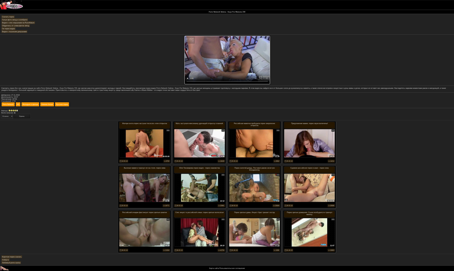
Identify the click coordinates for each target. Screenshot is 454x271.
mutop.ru (5, 260)
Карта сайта (214, 268)
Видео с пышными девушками (14, 32)
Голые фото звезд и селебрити (14, 20)
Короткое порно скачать (12, 257)
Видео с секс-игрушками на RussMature (18, 23)
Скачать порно (8, 17)
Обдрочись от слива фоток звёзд (15, 26)
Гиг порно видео (8, 29)
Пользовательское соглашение (232, 268)
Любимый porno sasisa (11, 263)
